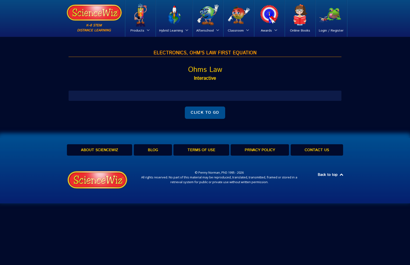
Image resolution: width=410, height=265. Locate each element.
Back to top (328, 174)
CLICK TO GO (205, 112)
